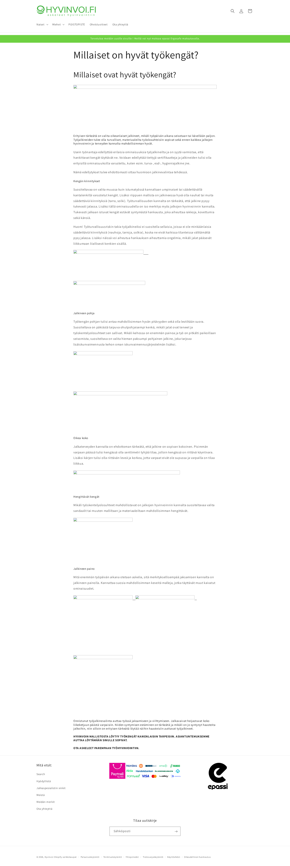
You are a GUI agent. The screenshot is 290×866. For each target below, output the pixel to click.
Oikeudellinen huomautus (197, 856)
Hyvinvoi (49, 857)
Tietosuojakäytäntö (153, 856)
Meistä (40, 795)
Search (40, 774)
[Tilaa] (176, 831)
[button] (42, 24)
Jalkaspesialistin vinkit (50, 788)
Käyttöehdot (173, 856)
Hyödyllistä (43, 781)
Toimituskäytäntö (112, 856)
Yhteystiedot (132, 856)
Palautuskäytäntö (90, 856)
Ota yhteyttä (44, 808)
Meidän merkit (45, 802)
